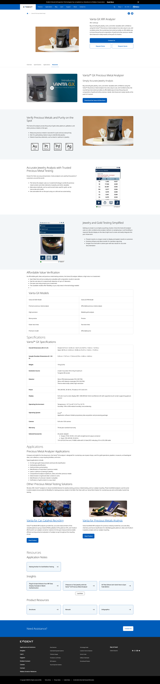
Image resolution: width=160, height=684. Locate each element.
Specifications (37, 64)
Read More (110, 2)
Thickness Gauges (54, 654)
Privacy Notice (57, 680)
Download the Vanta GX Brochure (94, 100)
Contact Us (82, 7)
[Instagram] (135, 651)
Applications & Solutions (27, 647)
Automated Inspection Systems (57, 650)
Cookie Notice (67, 680)
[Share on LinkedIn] (132, 13)
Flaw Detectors (53, 647)
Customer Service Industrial (86, 650)
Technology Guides (84, 647)
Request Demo (100, 46)
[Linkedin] (137, 651)
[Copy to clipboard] (129, 13)
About (75, 7)
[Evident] (28, 7)
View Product (32, 540)
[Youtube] (139, 651)
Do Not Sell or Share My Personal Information (83, 680)
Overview (29, 64)
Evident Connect (25, 661)
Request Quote (122, 46)
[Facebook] (133, 651)
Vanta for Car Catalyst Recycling (45, 520)
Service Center (83, 654)
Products (40, 7)
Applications (48, 7)
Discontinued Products (85, 661)
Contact (22, 668)
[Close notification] (138, 2)
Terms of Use (48, 680)
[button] (57, 39)
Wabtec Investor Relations (28, 671)
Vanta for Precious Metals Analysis (103, 520)
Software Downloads (84, 657)
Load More (80, 593)
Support (68, 7)
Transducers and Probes (55, 657)
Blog (56, 7)
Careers (22, 664)
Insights (22, 651)
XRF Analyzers (53, 661)
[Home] (27, 13)
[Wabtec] (136, 7)
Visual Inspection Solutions (56, 664)
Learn (61, 7)
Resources (55, 64)
